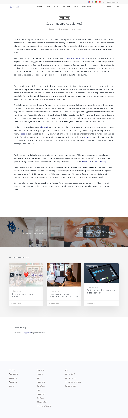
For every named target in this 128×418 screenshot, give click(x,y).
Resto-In (24, 133)
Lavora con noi (86, 7)
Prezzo (48, 7)
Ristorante (40, 370)
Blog (66, 370)
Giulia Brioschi (17, 303)
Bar (38, 378)
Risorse (76, 7)
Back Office (13, 378)
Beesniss (87, 137)
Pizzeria (40, 374)
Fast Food (40, 390)
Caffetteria (41, 386)
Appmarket (13, 382)
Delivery (12, 386)
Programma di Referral (73, 382)
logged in (27, 333)
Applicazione (13, 374)
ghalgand (51, 29)
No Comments (76, 29)
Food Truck (41, 394)
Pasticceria (41, 382)
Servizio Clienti (66, 7)
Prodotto (39, 7)
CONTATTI (109, 7)
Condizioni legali (70, 386)
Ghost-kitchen (42, 402)
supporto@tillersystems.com (110, 2)
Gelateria (40, 398)
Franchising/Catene (44, 406)
